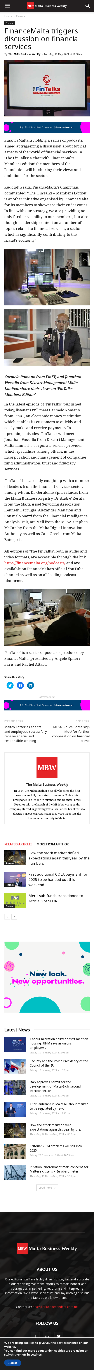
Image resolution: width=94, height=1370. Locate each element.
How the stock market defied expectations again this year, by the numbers (59, 858)
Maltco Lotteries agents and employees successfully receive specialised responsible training (25, 734)
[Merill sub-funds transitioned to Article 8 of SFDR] (15, 900)
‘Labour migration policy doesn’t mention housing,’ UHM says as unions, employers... (59, 1043)
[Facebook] (35, 1336)
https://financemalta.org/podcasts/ (34, 562)
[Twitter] (58, 1336)
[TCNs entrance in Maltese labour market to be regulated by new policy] (15, 1109)
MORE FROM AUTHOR (52, 844)
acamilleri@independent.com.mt (55, 1307)
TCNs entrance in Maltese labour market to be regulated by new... (59, 1106)
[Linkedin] (47, 1336)
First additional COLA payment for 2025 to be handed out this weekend (57, 879)
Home (8, 16)
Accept (13, 1363)
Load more (45, 1188)
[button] (88, 6)
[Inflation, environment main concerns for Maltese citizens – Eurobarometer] (15, 1172)
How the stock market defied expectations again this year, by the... (56, 1127)
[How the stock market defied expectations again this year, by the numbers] (15, 857)
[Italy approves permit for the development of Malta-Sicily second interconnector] (15, 1087)
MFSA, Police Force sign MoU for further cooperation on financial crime (71, 734)
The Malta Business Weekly (24, 54)
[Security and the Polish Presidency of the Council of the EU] (15, 1066)
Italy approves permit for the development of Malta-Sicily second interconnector (55, 1086)
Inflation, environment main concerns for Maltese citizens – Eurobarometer (59, 1169)
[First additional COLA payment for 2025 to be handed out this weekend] (15, 879)
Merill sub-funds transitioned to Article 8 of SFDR (55, 898)
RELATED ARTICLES (18, 844)
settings (36, 1355)
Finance (21, 16)
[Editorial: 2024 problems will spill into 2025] (15, 1151)
